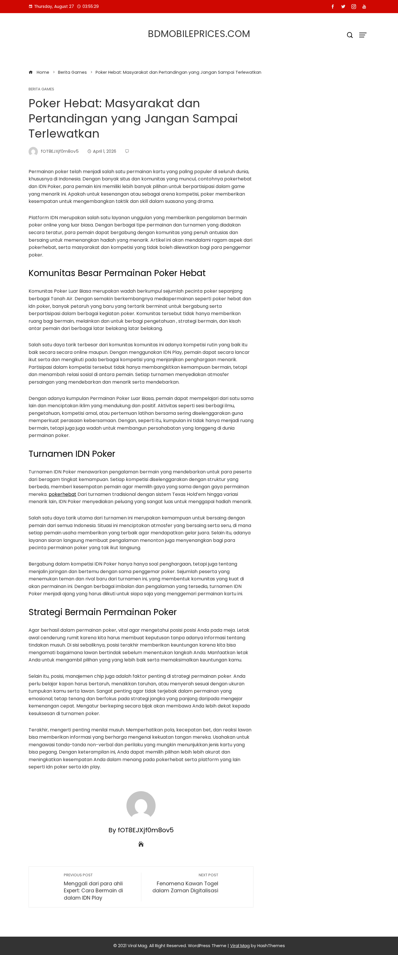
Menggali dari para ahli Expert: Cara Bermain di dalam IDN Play (93, 887)
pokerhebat (62, 494)
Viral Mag (240, 946)
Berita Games (41, 89)
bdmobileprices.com (199, 33)
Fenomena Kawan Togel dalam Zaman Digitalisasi (185, 883)
